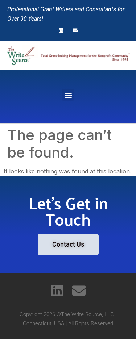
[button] (68, 95)
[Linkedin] (61, 31)
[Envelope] (75, 31)
